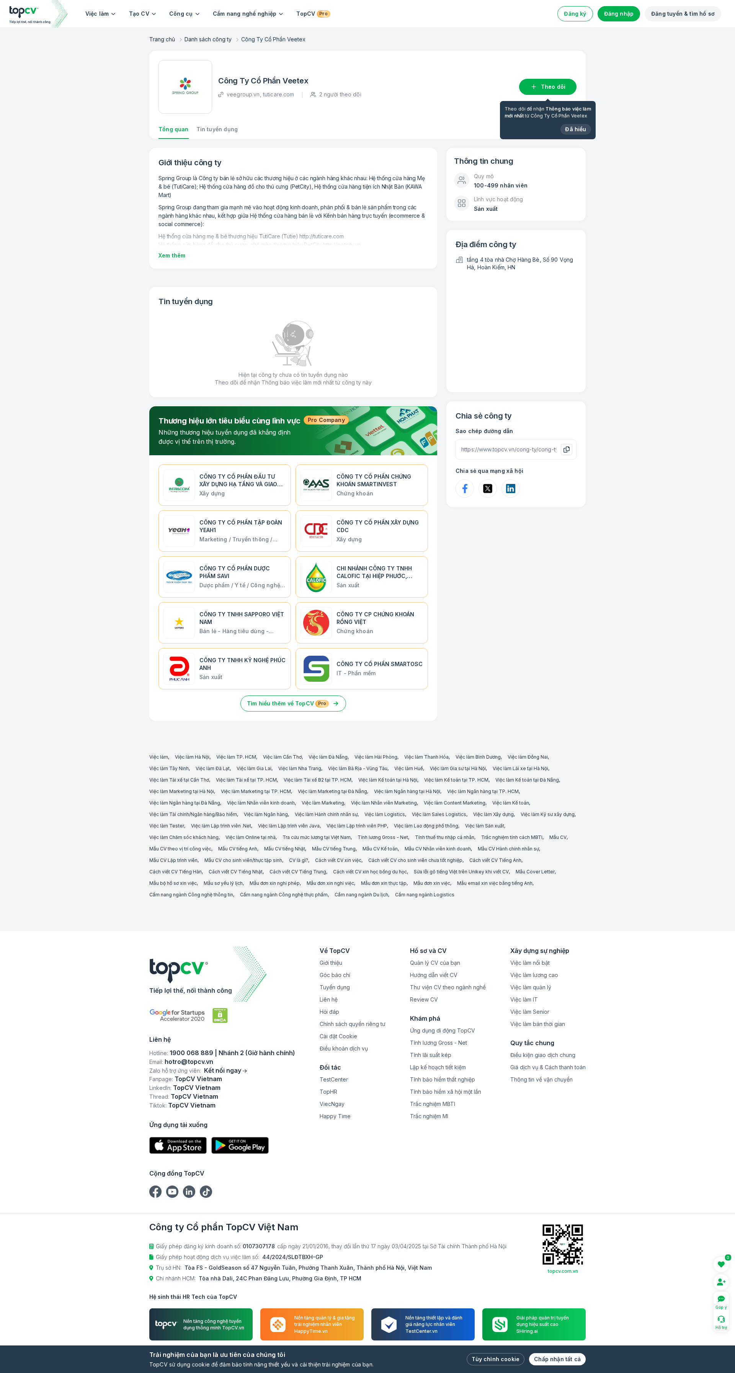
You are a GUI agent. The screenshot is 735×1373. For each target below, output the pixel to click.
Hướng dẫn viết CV (433, 975)
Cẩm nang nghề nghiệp (245, 13)
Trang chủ (162, 39)
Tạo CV (139, 13)
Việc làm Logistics (384, 814)
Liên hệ (329, 999)
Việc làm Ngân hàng (266, 814)
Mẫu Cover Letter (535, 872)
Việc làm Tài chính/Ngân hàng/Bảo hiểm (193, 814)
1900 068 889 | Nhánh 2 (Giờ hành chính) (232, 1053)
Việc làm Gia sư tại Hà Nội (458, 768)
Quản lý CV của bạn (435, 962)
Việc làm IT (524, 999)
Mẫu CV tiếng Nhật (284, 849)
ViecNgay (332, 1104)
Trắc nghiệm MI (429, 1116)
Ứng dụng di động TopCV (442, 1030)
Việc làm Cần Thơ (282, 757)
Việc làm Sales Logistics (439, 814)
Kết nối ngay (223, 1070)
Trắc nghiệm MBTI (432, 1104)
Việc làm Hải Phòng (375, 757)
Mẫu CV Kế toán (380, 849)
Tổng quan (173, 129)
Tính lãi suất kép (430, 1055)
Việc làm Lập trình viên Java (289, 826)
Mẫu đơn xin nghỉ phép (275, 883)
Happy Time (335, 1116)
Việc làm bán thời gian (537, 1024)
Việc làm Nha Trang (299, 768)
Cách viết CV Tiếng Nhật (236, 872)
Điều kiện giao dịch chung (542, 1055)
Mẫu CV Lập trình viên (173, 860)
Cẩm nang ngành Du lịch (361, 894)
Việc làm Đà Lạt (213, 768)
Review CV (424, 999)
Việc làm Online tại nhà (250, 837)
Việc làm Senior (529, 1011)
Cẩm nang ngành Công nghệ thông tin (191, 894)
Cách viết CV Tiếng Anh (495, 860)
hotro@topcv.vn (189, 1061)
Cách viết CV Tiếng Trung (298, 872)
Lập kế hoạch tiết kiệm (438, 1067)
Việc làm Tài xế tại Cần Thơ (179, 780)
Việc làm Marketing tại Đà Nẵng (332, 791)
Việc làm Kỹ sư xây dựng (548, 814)
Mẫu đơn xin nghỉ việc (330, 883)
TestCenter (334, 1079)
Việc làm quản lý (530, 987)
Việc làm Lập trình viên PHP (357, 826)
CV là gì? (298, 860)
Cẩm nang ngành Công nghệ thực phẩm (284, 894)
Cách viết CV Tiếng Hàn (175, 872)
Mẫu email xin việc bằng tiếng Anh (494, 883)
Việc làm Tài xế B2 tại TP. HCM (317, 780)
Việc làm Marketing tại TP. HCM (256, 791)
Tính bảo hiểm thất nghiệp (442, 1079)
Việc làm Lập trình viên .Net (221, 826)
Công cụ (181, 13)
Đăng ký (575, 13)
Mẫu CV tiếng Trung (334, 849)
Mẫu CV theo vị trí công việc (180, 849)
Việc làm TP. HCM (236, 757)
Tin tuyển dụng (217, 129)
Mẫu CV (558, 837)
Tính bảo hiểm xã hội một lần (445, 1091)
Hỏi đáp (329, 1011)
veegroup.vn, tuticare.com (260, 94)
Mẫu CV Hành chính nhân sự (508, 849)
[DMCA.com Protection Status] (220, 1015)
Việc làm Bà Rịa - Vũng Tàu (357, 768)
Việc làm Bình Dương (478, 757)
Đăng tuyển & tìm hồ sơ (683, 13)
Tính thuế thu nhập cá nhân (444, 837)
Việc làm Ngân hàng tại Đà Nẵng (184, 803)
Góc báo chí (335, 975)
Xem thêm (171, 255)
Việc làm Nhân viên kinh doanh (261, 803)
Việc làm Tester (166, 826)
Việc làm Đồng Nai (528, 757)
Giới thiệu (331, 962)
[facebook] (155, 1192)
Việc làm (97, 13)
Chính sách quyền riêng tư (352, 1024)
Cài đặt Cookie (338, 1036)
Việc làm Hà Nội (192, 757)
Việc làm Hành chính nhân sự (326, 814)
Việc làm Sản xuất (484, 826)
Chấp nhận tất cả (557, 1359)
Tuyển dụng (335, 987)
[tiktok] (206, 1192)
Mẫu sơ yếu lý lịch (223, 883)
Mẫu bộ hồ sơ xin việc (173, 883)
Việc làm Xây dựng (493, 814)
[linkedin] (189, 1192)
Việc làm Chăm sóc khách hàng (184, 837)
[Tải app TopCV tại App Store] (178, 1145)
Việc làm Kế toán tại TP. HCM (456, 780)
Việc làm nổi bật (530, 962)
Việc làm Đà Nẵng (328, 757)
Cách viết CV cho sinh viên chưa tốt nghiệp (415, 860)
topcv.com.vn (563, 1271)
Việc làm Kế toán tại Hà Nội (387, 780)
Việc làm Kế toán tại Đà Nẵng (527, 780)
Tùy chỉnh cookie (495, 1359)
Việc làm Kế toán (510, 803)
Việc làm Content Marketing (454, 803)
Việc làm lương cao (534, 975)
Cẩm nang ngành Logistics (424, 894)
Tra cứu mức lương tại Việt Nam (317, 837)
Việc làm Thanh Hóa (426, 757)
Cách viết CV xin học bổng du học (370, 872)
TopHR (328, 1091)
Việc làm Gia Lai (254, 768)
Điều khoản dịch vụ (344, 1048)
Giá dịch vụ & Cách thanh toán (548, 1067)
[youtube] (172, 1192)
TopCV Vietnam (198, 1079)
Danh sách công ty (208, 39)
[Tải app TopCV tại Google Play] (240, 1145)
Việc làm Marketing (323, 803)
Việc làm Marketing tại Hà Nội (181, 791)
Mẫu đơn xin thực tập (384, 883)
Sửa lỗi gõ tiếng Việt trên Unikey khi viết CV (461, 872)
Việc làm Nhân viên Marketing (384, 803)
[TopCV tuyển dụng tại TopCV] (222, 974)
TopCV (311, 13)
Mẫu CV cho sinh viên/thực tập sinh (243, 860)
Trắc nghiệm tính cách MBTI (511, 837)
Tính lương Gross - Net (383, 837)
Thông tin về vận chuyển (541, 1079)
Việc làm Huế (408, 768)
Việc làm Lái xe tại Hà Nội (520, 768)
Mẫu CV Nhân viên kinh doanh (438, 849)
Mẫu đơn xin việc (431, 883)
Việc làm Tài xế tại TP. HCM (246, 780)
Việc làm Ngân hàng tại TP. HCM (483, 791)
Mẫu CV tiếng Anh (237, 849)
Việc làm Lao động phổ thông (426, 826)
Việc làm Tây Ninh (169, 768)
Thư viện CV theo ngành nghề (448, 987)
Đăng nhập (619, 13)
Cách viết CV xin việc (338, 860)
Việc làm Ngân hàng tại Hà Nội (407, 791)
